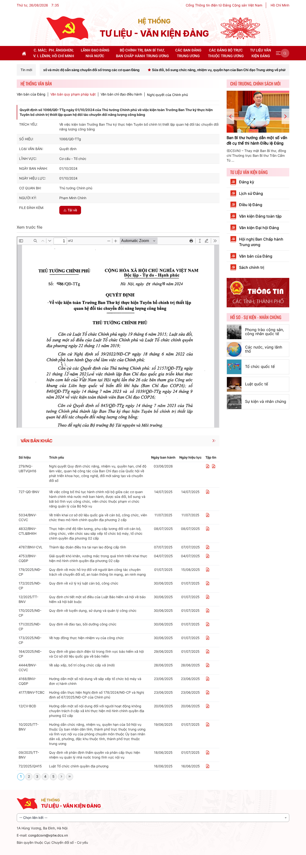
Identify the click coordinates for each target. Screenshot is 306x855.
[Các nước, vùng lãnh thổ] (234, 349)
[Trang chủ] (67, 28)
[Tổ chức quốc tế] (234, 367)
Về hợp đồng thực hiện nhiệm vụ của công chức (86, 638)
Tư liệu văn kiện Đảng (249, 172)
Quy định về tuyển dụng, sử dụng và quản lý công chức (93, 610)
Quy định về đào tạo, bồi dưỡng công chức (82, 624)
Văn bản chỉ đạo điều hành (121, 94)
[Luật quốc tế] (234, 384)
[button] (278, 53)
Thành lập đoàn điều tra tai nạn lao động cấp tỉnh (87, 547)
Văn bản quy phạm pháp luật (73, 94)
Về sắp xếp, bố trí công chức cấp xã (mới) (82, 665)
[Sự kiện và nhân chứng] (234, 401)
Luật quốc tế (256, 384)
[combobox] (153, 817)
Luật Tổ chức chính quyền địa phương (79, 766)
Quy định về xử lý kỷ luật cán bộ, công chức (83, 583)
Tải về (72, 210)
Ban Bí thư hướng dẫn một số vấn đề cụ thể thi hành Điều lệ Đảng (257, 140)
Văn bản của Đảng (31, 94)
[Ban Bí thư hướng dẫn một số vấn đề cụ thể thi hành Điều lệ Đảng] (258, 112)
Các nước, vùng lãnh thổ (263, 349)
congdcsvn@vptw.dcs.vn (48, 835)
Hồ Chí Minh (280, 5)
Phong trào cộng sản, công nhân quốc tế (264, 331)
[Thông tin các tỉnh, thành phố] (258, 292)
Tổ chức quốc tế (260, 366)
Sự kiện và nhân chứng (265, 401)
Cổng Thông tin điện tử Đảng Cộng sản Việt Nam (224, 5)
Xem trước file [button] (29, 227)
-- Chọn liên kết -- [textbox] (33, 818)
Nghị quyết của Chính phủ (167, 95)
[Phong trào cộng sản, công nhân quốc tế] (234, 332)
